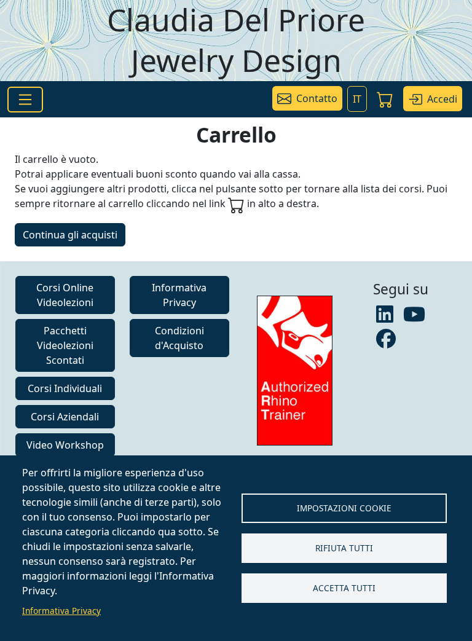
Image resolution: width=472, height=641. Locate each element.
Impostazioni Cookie (344, 508)
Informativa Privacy (61, 610)
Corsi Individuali (65, 388)
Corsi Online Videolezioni (64, 295)
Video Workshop (65, 445)
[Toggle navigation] (25, 99)
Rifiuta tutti (344, 548)
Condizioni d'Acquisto (179, 338)
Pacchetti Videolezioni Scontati (65, 345)
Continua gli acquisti (70, 235)
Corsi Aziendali (65, 416)
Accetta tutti (344, 588)
